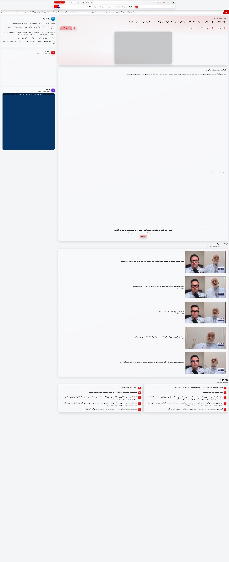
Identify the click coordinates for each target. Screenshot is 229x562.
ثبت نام (167, 2)
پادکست (108, 7)
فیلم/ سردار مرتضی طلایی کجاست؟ (213, 392)
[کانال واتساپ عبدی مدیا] (79, 2)
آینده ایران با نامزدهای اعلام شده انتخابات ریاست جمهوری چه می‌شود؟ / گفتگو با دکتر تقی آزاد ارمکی (193, 409)
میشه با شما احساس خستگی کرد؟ (127, 387)
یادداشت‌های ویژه (120, 7)
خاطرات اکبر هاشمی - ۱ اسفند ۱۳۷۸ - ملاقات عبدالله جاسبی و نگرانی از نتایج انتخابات (198, 387)
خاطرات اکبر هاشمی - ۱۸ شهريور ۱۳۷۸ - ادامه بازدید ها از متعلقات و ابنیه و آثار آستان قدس (110, 409)
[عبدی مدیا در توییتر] (91, 2)
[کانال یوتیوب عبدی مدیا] (89, 2)
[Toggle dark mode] (173, 2)
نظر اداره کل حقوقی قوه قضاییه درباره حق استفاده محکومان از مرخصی (36, 38)
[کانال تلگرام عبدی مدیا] (84, 2)
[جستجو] (136, 7)
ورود (171, 2)
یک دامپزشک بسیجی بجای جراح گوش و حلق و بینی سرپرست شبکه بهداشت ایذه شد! (113, 392)
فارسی (72, 2)
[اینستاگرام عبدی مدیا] (81, 2)
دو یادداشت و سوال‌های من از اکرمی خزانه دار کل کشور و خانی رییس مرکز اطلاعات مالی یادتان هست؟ (97, 12)
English (68, 2)
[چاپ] (74, 28)
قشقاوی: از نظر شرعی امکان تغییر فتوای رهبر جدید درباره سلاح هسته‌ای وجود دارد (161, 12)
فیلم (113, 7)
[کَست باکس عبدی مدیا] (76, 2)
